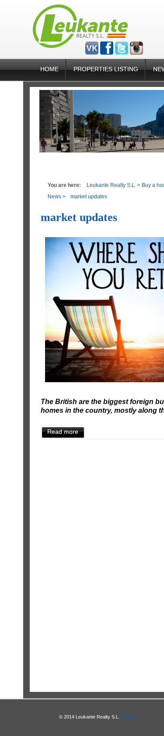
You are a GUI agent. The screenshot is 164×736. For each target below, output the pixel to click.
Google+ (130, 716)
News (54, 197)
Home (49, 69)
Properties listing (105, 69)
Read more (62, 431)
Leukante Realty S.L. (111, 185)
